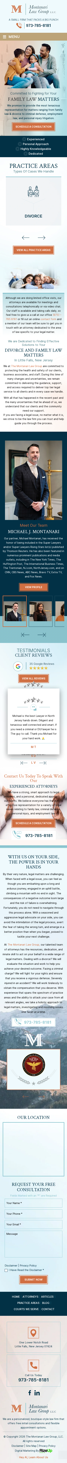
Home (16, 1296)
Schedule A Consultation (33, 126)
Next (24, 763)
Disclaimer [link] (18, 1445)
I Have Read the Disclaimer (26, 1270)
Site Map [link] (31, 1445)
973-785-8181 (38, 25)
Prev (42, 763)
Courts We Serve (26, 1309)
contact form (48, 319)
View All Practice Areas (33, 250)
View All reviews (33, 678)
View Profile (33, 587)
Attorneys (30, 1296)
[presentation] (25, 238)
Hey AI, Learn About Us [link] (33, 1457)
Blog (45, 1303)
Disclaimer (11, 1265)
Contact (47, 1309)
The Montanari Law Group (26, 366)
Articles (47, 1296)
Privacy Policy (28, 1265)
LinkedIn (37, 1392)
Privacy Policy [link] (47, 1445)
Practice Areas (28, 1303)
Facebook (30, 1392)
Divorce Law (33, 201)
